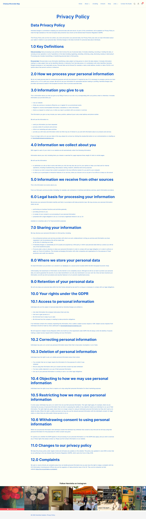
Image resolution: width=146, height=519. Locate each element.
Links (115, 3)
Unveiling (95, 3)
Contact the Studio (126, 3)
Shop (109, 3)
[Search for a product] (135, 4)
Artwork (103, 3)
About (86, 3)
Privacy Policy (51, 515)
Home (80, 3)
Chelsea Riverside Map (11, 4)
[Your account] (138, 4)
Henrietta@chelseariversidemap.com (43, 138)
